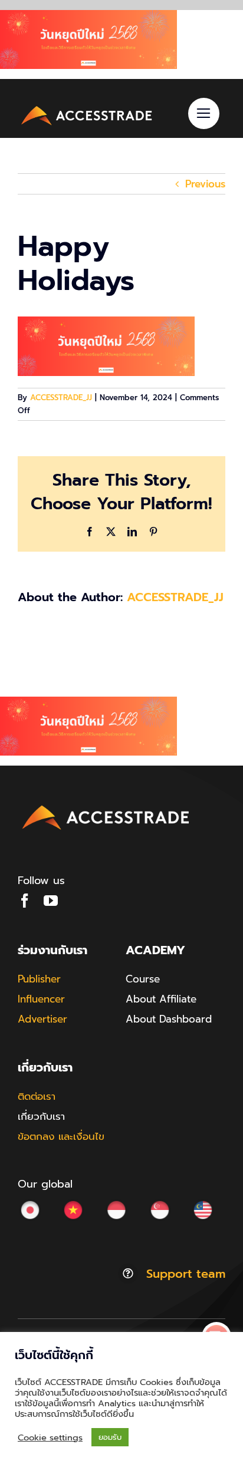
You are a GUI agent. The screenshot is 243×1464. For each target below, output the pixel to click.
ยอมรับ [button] (109, 1437)
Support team (185, 1273)
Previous (205, 184)
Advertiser (42, 1019)
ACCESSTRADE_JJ (61, 397)
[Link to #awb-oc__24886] (203, 113)
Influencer (41, 999)
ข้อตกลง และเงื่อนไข (61, 1136)
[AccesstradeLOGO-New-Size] (87, 107)
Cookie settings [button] (50, 1437)
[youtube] (51, 900)
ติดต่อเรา (36, 1096)
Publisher (39, 979)
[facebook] (25, 900)
